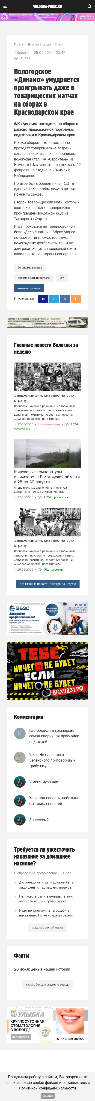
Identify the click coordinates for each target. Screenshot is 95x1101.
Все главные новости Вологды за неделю (47, 584)
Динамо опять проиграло (34, 277)
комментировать (29, 288)
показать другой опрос (47, 927)
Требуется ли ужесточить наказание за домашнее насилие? (44, 856)
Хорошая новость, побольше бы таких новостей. (54, 801)
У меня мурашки (43, 782)
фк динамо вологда (30, 267)
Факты (21, 956)
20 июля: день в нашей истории (42, 969)
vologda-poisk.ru (47, 6)
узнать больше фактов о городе (47, 984)
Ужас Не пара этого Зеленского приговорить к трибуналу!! (52, 760)
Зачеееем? (39, 819)
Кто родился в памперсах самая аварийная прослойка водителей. (54, 736)
